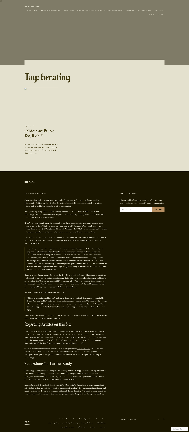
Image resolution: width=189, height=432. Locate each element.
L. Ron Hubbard (83, 349)
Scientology (56, 206)
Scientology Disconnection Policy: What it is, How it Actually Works (99, 10)
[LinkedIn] (158, 419)
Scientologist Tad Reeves (34, 203)
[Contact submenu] (105, 427)
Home (66, 10)
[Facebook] (163, 419)
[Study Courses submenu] (87, 427)
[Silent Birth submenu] (134, 10)
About (29, 10)
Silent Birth (130, 10)
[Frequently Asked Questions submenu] (60, 10)
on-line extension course (37, 394)
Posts (72, 10)
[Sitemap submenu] (154, 14)
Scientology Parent (32, 6)
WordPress (133, 419)
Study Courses (158, 10)
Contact (160, 14)
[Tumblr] (161, 419)
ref (55, 269)
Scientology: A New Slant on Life (62, 385)
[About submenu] (38, 10)
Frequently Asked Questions (50, 10)
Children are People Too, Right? (39, 134)
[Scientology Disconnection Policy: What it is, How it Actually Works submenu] (122, 10)
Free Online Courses (144, 10)
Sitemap (151, 14)
